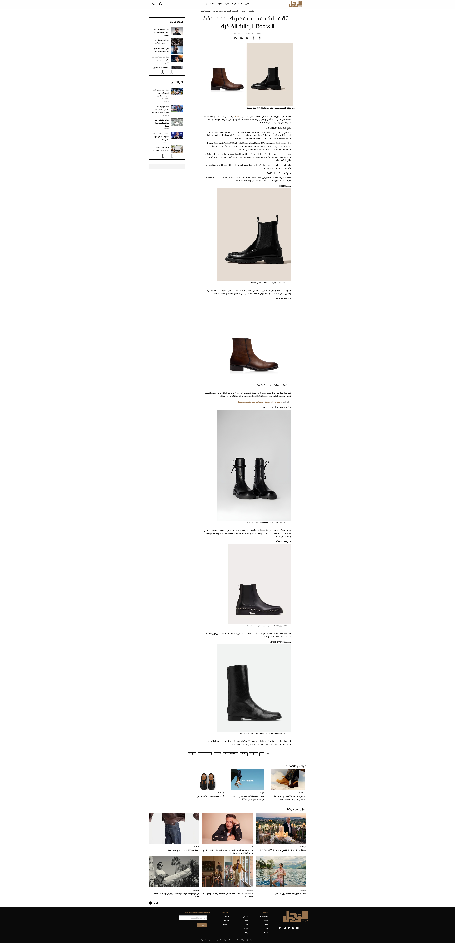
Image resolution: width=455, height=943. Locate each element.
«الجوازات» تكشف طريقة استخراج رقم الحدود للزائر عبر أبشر (161, 150)
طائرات (219, 3)
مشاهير (245, 920)
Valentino (243, 754)
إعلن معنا (226, 924)
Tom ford (218, 754)
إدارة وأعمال (264, 916)
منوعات (246, 928)
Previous (171, 72)
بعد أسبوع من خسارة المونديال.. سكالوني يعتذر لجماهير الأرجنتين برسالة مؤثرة (160, 109)
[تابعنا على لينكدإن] (285, 928)
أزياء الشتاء (192, 754)
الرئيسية (251, 11)
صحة (212, 3)
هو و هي (245, 916)
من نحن (227, 916)
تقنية (227, 3)
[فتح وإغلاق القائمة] (304, 4)
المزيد (155, 903)
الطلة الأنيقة (237, 3)
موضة (243, 11)
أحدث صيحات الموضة (205, 754)
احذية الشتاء (253, 754)
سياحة (266, 924)
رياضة (246, 933)
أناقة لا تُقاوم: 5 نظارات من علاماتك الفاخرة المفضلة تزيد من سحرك (161, 32)
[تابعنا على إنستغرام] (293, 928)
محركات (265, 932)
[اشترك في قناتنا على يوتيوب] (280, 928)
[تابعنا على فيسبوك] (297, 928)
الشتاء (236, 117)
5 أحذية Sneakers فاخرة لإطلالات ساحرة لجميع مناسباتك (259, 402)
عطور (247, 3)
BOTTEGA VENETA (230, 754)
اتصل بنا (226, 920)
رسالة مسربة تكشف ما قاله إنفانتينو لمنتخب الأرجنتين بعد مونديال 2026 (161, 137)
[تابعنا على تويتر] (289, 928)
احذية (262, 754)
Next (162, 72)
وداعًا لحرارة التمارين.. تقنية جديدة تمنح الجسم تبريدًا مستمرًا (162, 123)
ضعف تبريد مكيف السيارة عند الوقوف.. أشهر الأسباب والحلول (160, 60)
